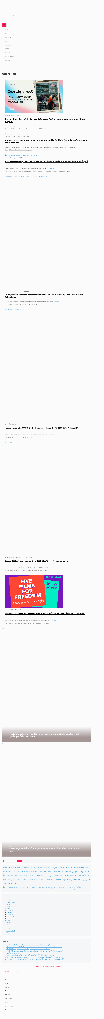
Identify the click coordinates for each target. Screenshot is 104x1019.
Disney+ (21, 570)
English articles (12, 304)
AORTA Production (18, 171)
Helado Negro (22, 437)
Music (7, 33)
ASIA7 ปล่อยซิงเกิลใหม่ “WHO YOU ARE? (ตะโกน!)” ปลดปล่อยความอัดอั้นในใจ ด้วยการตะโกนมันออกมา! (76, 872)
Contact (58, 966)
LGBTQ (35, 623)
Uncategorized (10, 931)
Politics (8, 922)
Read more (53, 168)
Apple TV (16, 570)
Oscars (46, 570)
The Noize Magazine (9, 15)
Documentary (28, 570)
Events (7, 60)
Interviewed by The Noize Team (57, 171)
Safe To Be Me (41, 623)
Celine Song (24, 304)
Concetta (46, 171)
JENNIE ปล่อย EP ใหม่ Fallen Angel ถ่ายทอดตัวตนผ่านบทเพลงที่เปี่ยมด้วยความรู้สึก (70, 868)
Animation (11, 570)
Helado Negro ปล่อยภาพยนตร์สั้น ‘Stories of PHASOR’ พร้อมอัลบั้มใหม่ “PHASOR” (41, 428)
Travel (8, 929)
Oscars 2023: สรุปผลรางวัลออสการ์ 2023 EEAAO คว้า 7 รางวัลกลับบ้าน (36, 561)
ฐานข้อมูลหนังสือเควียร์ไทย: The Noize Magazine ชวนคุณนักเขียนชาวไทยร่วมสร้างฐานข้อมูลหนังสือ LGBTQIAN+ (77, 888)
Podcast (8, 52)
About (52, 966)
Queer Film (22, 128)
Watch (7, 30)
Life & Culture (9, 56)
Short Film (28, 128)
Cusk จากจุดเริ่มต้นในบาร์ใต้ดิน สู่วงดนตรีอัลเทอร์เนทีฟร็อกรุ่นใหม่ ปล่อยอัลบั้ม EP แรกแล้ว (30, 955)
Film (33, 570)
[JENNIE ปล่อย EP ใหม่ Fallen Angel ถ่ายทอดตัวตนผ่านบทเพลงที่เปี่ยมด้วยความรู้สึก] (26, 867)
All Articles (45, 966)
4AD (13, 437)
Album (16, 437)
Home (37, 966)
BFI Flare (17, 623)
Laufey (30, 304)
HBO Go (37, 570)
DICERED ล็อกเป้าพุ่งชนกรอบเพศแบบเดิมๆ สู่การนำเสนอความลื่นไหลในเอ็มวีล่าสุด (28, 949)
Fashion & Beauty (11, 906)
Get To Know (9, 37)
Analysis (8, 900)
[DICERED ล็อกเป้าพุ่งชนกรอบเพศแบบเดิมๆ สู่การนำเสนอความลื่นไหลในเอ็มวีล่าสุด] (25, 875)
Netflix (41, 570)
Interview (8, 45)
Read (6, 41)
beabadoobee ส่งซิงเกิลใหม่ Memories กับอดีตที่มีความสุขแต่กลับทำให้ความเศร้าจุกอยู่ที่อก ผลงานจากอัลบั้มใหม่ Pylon (37, 959)
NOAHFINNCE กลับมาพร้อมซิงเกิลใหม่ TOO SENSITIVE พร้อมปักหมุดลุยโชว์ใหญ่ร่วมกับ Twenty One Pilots (34, 957)
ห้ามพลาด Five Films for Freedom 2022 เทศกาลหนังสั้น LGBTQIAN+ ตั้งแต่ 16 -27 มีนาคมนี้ (45, 613)
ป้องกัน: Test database (9, 883)
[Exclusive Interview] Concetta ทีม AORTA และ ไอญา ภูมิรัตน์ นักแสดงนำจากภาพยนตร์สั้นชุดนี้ (46, 161)
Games (8, 908)
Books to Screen (38, 171)
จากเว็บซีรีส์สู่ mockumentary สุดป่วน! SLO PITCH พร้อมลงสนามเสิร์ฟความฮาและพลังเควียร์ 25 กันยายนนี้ (76, 881)
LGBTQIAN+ (8, 49)
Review (17, 128)
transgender (35, 128)
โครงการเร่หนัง (42, 128)
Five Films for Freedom (26, 623)
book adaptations (29, 171)
